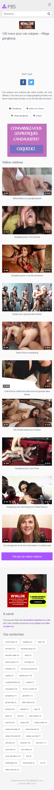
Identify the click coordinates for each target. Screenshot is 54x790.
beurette (10, 648)
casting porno (25, 675)
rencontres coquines (32, 619)
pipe (37, 709)
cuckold (30, 682)
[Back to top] (49, 784)
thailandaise (11, 762)
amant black (11, 641)
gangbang (11, 695)
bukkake (10, 668)
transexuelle (29, 762)
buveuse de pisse (29, 668)
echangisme (11, 688)
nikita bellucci (28, 702)
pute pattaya (35, 715)
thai (28, 756)
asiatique (27, 641)
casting (9, 675)
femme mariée (30, 688)
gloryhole (27, 695)
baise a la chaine (36, 108)
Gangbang (16, 108)
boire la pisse (12, 661)
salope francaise (12, 735)
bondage (29, 661)
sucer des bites (12, 756)
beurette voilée (12, 655)
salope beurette (12, 729)
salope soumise (33, 735)
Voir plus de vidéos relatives (27, 556)
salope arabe (40, 722)
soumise (41, 742)
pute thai (10, 722)
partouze (10, 709)
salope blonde (32, 729)
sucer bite (10, 749)
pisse (8, 715)
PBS (11, 6)
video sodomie (12, 769)
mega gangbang (20, 115)
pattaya (24, 709)
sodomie (25, 742)
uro (42, 762)
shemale (10, 742)
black (28, 655)
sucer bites (26, 749)
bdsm (41, 641)
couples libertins (12, 682)
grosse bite (10, 702)
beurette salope (28, 648)
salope (39, 115)
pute (20, 715)
